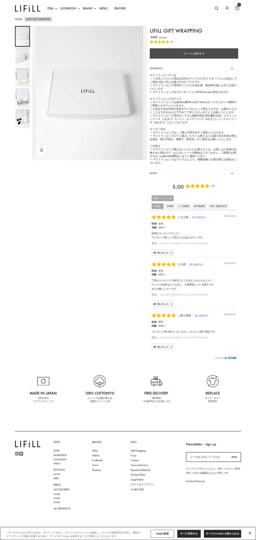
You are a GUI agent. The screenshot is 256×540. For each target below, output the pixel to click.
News (95, 465)
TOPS (56, 450)
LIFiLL (95, 450)
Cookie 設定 (162, 533)
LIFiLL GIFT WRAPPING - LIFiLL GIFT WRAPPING (183, 243)
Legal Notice (137, 479)
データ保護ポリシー (205, 472)
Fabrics (96, 455)
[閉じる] (250, 533)
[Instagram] (17, 454)
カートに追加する (193, 53)
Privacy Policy (138, 474)
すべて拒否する (189, 533)
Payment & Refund (140, 470)
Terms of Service (139, 465)
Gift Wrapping (138, 450)
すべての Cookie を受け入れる (222, 533)
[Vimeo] (21, 454)
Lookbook (97, 460)
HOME (18, 19)
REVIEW (153, 173)
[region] (128, 533)
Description (156, 68)
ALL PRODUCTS (62, 508)
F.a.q (133, 455)
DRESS (57, 484)
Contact (135, 460)
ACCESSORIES (61, 489)
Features (96, 470)
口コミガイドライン (142, 484)
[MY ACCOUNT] (227, 8)
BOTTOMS (59, 469)
